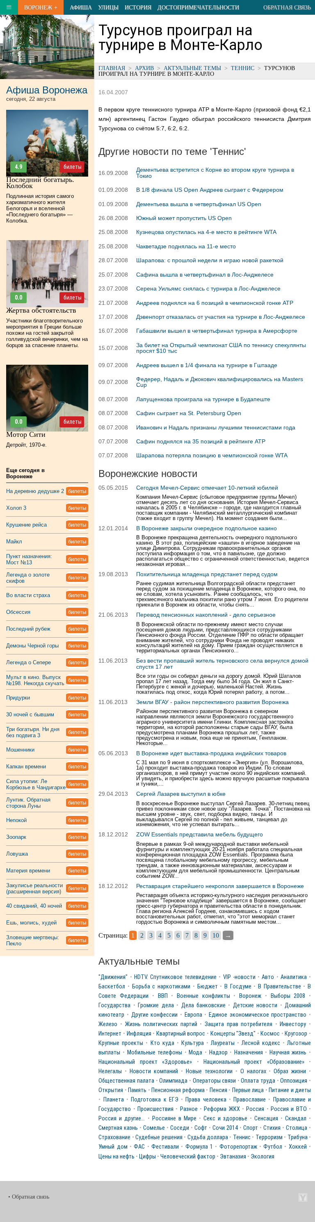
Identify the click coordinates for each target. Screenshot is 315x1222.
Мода (195, 1052)
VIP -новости (239, 977)
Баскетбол (111, 986)
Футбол (272, 1146)
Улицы (108, 7)
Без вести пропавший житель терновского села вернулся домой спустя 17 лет (222, 663)
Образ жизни (290, 1071)
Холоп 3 (16, 508)
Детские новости (255, 1005)
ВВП (163, 996)
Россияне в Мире (174, 1118)
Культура (192, 1043)
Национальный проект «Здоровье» (145, 1061)
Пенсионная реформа (177, 1090)
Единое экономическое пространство (257, 1014)
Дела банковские (203, 1005)
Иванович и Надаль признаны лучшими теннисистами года (215, 427)
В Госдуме (237, 986)
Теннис (242, 68)
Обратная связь (287, 7)
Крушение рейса (26, 525)
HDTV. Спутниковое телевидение (175, 977)
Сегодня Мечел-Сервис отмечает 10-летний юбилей (207, 487)
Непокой (16, 820)
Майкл (14, 541)
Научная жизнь (288, 1052)
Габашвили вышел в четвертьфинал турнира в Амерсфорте (216, 330)
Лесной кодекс (261, 1043)
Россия (255, 1109)
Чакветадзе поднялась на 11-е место (186, 246)
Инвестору (293, 1024)
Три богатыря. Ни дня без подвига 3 (32, 732)
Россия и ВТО (289, 1109)
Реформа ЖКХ (222, 1109)
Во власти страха (28, 595)
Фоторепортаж (238, 1146)
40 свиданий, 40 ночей (34, 906)
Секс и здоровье (225, 1118)
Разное (189, 1109)
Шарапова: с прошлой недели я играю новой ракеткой (209, 260)
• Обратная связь (28, 1197)
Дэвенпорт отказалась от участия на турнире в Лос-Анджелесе (220, 316)
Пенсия (218, 1090)
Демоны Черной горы (32, 646)
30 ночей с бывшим (30, 714)
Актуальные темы (192, 68)
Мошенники (20, 750)
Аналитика (294, 977)
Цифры (147, 1156)
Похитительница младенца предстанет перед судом (207, 574)
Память (137, 1090)
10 (215, 935)
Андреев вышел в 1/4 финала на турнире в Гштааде (206, 365)
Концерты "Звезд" (233, 1033)
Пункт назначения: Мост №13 (29, 559)
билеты (73, 167)
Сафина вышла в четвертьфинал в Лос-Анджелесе (205, 274)
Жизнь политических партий (161, 1024)
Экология (262, 1156)
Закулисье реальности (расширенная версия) (34, 888)
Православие (249, 1099)
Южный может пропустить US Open (184, 218)
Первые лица (248, 1090)
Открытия (110, 1090)
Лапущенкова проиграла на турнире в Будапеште (203, 399)
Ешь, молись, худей (31, 923)
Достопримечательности (198, 7)
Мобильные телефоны (155, 1052)
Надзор (218, 1052)
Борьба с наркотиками (161, 986)
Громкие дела (155, 1005)
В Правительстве (279, 986)
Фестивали (165, 1146)
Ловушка (17, 854)
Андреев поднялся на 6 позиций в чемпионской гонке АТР (214, 303)
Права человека (205, 1099)
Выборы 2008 (288, 996)
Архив (144, 68)
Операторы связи (214, 1080)
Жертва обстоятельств (41, 310)
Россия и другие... (121, 1118)
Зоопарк (16, 837)
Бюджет (207, 986)
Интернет (109, 1033)
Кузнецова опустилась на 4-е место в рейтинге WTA (206, 232)
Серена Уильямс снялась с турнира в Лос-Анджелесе (208, 288)
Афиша (81, 7)
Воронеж (250, 996)
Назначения (248, 1052)
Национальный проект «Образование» (253, 1061)
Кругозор (296, 1033)
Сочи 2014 (225, 1127)
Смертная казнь (118, 1127)
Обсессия (18, 612)
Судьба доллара (207, 1137)
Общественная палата (126, 1080)
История (138, 7)
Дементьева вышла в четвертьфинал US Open (198, 204)
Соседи (179, 1127)
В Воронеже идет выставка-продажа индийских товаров (211, 753)
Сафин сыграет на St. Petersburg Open (188, 413)
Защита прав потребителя (238, 1024)
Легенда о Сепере (28, 662)
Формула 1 (199, 1146)
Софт (200, 1127)
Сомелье (154, 1127)
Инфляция (139, 1033)
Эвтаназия (233, 1156)
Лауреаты (223, 1043)
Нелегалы (110, 1071)
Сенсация (266, 1118)
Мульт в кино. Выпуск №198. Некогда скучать (35, 680)
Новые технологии (209, 1071)
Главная (111, 68)
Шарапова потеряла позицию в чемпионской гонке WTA (212, 455)
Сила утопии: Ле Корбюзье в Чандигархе (36, 784)
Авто (268, 977)
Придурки (18, 698)
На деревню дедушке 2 (35, 491)
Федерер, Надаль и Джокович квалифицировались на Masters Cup (219, 382)
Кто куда (162, 1043)
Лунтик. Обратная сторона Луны (28, 803)
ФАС (139, 1146)
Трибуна (298, 1137)
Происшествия (155, 1109)
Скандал (295, 1118)
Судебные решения (158, 1137)
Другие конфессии (154, 1014)
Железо (107, 1024)
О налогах (253, 1071)
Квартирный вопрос (180, 1033)
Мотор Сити (26, 434)
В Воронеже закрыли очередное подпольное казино (206, 528)
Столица (296, 1127)
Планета (113, 1099)
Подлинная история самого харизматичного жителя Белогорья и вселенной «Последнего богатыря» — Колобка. (40, 208)
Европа (193, 1014)
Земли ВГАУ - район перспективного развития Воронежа (212, 702)
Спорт (250, 1127)
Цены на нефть (116, 1156)
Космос (270, 1033)
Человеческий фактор (187, 1156)
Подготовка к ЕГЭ (154, 1099)
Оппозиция (293, 1080)
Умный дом (112, 1146)
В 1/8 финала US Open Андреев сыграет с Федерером (209, 189)
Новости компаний (154, 1071)
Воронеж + (40, 7)
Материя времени (28, 871)
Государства (114, 1005)
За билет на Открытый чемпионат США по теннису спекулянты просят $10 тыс (221, 348)
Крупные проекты (120, 1043)
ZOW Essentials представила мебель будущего (199, 834)
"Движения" (113, 977)
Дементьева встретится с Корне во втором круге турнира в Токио (215, 172)
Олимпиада (173, 1080)
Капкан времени (26, 766)
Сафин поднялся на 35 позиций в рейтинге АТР (200, 441)
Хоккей (298, 1146)
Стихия (272, 1127)
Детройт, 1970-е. (26, 445)
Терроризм (269, 1137)
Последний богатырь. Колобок (40, 182)
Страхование (114, 1137)
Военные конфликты (203, 996)
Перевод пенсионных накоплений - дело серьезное (206, 614)
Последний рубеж (28, 629)
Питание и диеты (290, 1090)
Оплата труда (258, 1080)
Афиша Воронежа (46, 89)
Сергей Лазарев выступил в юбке (181, 793)
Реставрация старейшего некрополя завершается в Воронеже (220, 886)
